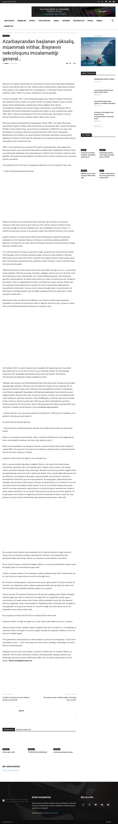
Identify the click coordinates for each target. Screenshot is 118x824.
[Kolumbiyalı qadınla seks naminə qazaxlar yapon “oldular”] (107, 145)
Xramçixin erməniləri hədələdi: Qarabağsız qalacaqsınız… (88, 155)
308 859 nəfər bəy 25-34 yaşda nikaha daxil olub (88, 175)
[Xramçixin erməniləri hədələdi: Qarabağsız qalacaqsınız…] (89, 145)
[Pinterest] (29, 68)
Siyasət (84, 150)
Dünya (32, 21)
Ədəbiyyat (8, 26)
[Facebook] (98, 1)
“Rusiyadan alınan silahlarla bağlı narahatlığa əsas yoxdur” (59, 744)
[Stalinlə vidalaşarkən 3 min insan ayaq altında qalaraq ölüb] (107, 166)
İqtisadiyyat (78, 21)
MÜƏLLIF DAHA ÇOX (23, 775)
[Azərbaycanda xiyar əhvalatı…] (64, 788)
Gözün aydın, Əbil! (9, 797)
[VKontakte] (110, 1)
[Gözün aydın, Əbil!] (14, 788)
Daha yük (97, 126)
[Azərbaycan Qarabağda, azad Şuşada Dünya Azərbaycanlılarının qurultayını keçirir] (86, 115)
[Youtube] (113, 1)
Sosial (90, 21)
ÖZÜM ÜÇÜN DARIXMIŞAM (37, 797)
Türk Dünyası (44, 21)
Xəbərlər (21, 21)
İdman (99, 21)
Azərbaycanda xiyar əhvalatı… (63, 797)
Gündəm (66, 21)
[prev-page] (4, 802)
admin (6, 63)
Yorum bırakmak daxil (11, 816)
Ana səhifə (9, 21)
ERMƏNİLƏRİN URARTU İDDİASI (104, 79)
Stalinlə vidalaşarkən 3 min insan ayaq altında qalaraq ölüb (107, 175)
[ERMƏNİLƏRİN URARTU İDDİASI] (86, 82)
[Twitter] (102, 1)
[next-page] (7, 802)
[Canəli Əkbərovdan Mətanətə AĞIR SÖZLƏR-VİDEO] (86, 93)
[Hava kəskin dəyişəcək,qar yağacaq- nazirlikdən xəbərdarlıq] (86, 104)
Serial (56, 21)
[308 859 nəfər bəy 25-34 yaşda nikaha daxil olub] (89, 166)
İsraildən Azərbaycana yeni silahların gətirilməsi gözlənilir (16, 744)
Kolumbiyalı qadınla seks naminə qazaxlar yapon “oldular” (106, 155)
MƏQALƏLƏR (9, 775)
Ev (3, 32)
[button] (112, 21)
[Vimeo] (106, 1)
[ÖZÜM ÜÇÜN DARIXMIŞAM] (39, 788)
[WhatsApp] (34, 68)
